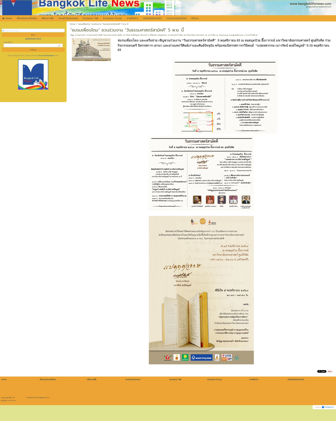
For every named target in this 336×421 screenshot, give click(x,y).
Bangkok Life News (8, 400)
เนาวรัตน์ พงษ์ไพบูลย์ (130, 35)
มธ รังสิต (211, 35)
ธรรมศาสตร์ (80, 35)
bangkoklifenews (236, 35)
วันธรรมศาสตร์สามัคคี (112, 35)
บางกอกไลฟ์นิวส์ (251, 35)
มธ (206, 35)
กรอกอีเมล (8, 42)
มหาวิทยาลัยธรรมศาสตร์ (194, 35)
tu (217, 35)
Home (72, 24)
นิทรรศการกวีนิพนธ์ (148, 35)
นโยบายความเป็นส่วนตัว (46, 55)
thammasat (223, 35)
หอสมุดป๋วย (162, 35)
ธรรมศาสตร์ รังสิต (175, 35)
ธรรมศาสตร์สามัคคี (94, 35)
